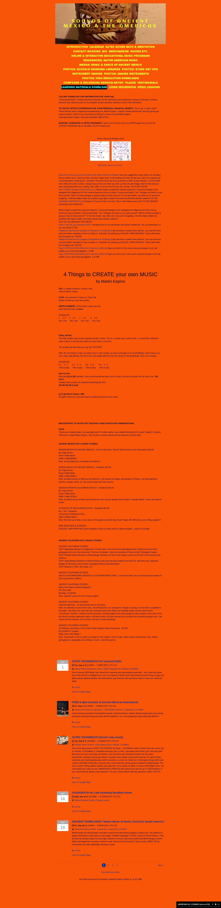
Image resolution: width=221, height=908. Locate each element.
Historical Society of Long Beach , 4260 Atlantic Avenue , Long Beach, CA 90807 (109, 710)
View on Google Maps (81, 692)
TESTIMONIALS (147, 82)
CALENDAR (96, 47)
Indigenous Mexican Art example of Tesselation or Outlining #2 (85, 239)
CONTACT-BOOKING (86, 51)
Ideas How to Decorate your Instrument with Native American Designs (89, 175)
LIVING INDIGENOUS (122, 87)
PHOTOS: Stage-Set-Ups (140, 69)
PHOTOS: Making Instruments (126, 73)
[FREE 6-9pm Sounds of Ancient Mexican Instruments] (62, 716)
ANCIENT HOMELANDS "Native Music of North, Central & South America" (118, 821)
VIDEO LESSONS (149, 87)
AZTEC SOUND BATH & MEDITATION (130, 47)
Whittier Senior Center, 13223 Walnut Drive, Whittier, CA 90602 (101, 745)
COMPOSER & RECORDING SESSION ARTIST (93, 82)
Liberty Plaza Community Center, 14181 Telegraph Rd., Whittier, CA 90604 (106, 669)
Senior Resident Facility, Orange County (91, 800)
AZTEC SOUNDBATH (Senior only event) (97, 737)
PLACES (130, 82)
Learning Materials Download (84, 87)
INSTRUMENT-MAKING (87, 73)
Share (77, 687)
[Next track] (219, 904)
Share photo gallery (111, 165)
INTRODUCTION (77, 47)
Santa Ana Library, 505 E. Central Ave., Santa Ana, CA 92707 (100, 829)
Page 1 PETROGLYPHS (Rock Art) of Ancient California (83, 248)
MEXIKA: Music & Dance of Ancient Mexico (110, 64)
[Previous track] (213, 904)
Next (160, 865)
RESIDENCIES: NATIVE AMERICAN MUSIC (110, 60)
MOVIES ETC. (139, 51)
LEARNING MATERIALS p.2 (71, 201)
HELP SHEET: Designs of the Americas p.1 (77, 190)
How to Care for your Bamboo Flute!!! (75, 225)
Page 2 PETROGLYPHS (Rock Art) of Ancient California (83, 254)
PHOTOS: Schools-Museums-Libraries (91, 69)
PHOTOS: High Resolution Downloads (110, 78)
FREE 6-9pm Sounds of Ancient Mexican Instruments (105, 702)
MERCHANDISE (119, 51)
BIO (104, 51)
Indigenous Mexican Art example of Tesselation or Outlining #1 (85, 231)
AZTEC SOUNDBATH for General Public (97, 661)
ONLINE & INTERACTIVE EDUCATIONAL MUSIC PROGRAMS (110, 55)
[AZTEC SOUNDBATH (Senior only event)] (62, 744)
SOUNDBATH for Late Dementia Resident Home (102, 792)
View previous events (110, 872)
